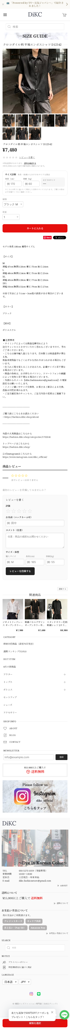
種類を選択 (35, 1023)
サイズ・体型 (12, 552)
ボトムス (7, 689)
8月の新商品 (9, 667)
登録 (61, 757)
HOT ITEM (9, 659)
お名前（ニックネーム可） (19, 517)
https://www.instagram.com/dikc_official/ (25, 457)
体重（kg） (28, 178)
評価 (8, 505)
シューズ (7, 705)
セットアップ (10, 697)
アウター (7, 674)
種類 (5, 199)
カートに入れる (35, 228)
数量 (5, 212)
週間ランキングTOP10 (15, 651)
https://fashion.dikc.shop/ (16, 446)
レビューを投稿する (20, 571)
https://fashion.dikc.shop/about (22, 416)
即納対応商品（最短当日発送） (19, 644)
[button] (19, 157)
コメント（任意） (15, 530)
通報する (62, 589)
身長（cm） (10, 178)
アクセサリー (10, 712)
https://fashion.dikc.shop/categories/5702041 (27, 436)
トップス (7, 682)
